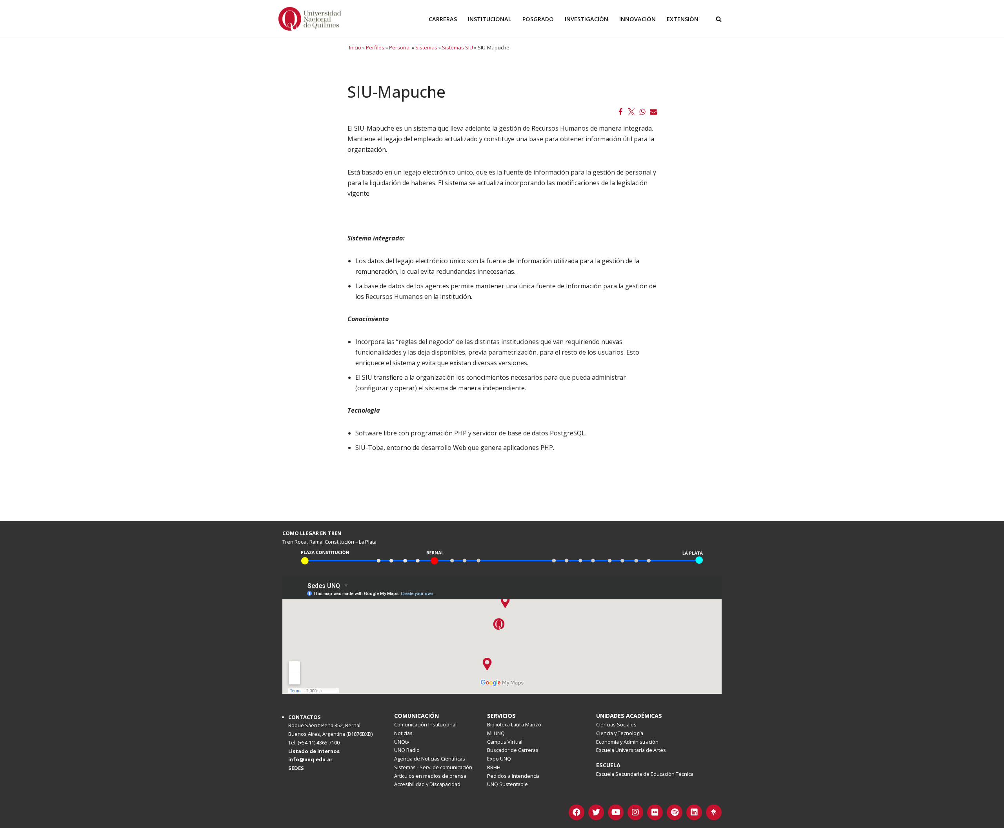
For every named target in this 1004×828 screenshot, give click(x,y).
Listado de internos (314, 751)
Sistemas (426, 47)
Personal (400, 47)
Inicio (355, 47)
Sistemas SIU (457, 47)
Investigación (586, 19)
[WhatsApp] (642, 111)
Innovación (637, 19)
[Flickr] (655, 812)
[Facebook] (620, 111)
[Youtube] (616, 812)
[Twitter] (631, 111)
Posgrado (538, 19)
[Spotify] (674, 812)
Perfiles (375, 47)
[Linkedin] (694, 812)
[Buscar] (719, 19)
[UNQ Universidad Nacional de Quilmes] (309, 19)
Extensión (682, 19)
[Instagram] (635, 812)
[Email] (653, 111)
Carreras (443, 19)
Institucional (489, 19)
